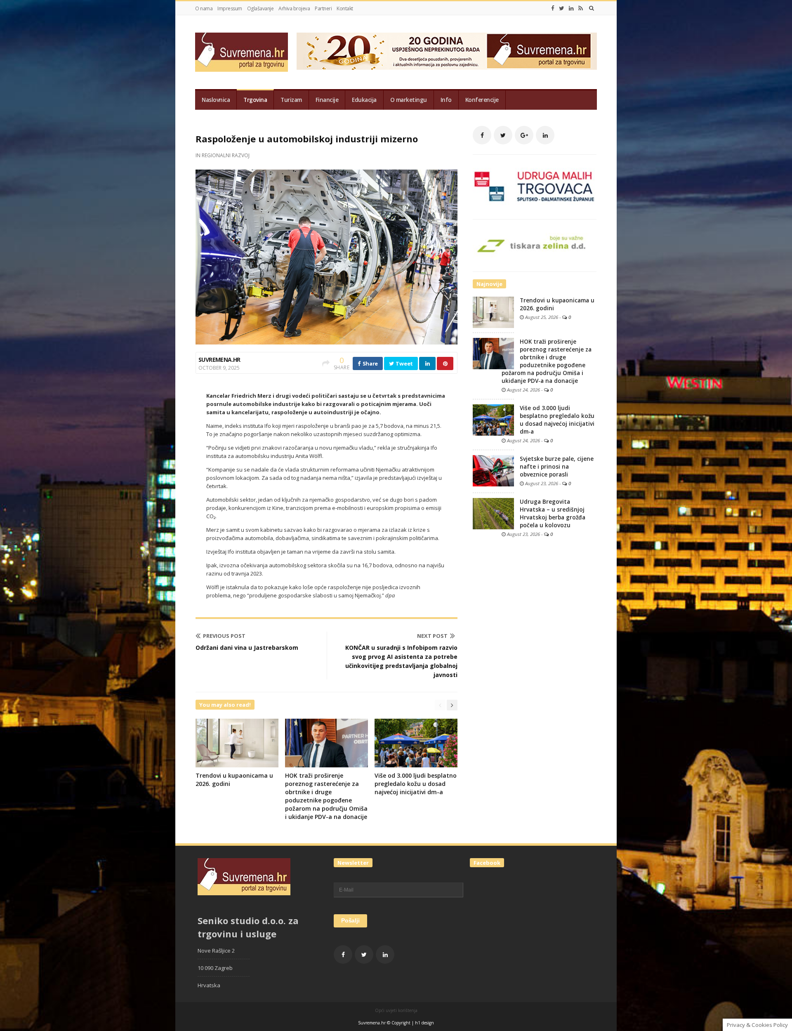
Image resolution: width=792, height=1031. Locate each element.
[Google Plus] (524, 135)
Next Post (432, 635)
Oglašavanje (260, 8)
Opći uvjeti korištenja (396, 1010)
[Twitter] (561, 8)
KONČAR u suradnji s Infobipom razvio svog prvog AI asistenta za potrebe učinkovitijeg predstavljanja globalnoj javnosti (401, 661)
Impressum (229, 8)
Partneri (323, 8)
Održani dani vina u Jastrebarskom (247, 647)
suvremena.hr (219, 359)
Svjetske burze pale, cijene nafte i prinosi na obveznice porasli (557, 466)
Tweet (404, 363)
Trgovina (255, 100)
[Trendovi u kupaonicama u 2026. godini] (493, 312)
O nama (203, 8)
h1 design (424, 1023)
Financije (327, 100)
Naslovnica (216, 100)
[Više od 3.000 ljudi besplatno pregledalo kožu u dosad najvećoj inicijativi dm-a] (493, 419)
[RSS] (580, 8)
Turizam (291, 100)
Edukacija (364, 100)
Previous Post (224, 635)
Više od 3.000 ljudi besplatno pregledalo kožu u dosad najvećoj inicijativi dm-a (416, 783)
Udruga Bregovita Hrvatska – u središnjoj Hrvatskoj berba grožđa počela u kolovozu (552, 513)
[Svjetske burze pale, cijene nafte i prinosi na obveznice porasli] (493, 470)
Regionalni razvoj (226, 155)
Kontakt (345, 8)
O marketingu (408, 100)
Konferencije (482, 100)
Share (369, 363)
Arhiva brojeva (294, 8)
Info (446, 100)
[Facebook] (552, 8)
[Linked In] (571, 8)
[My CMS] (241, 52)
